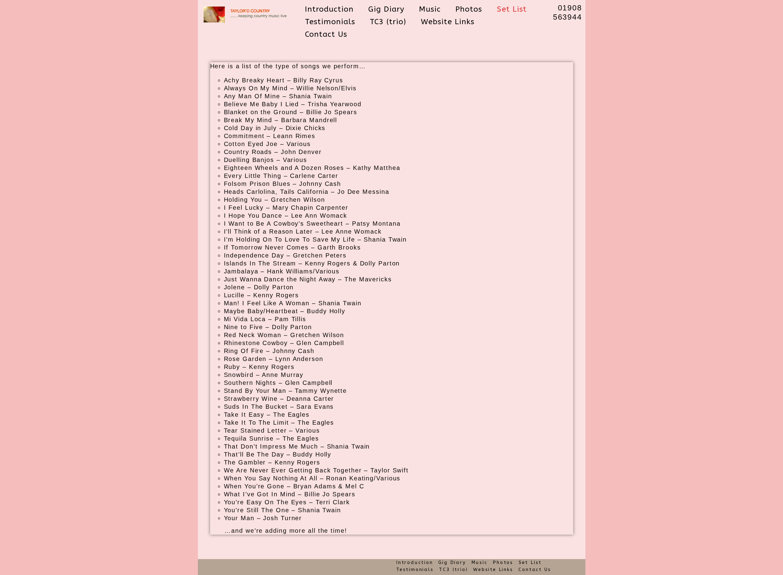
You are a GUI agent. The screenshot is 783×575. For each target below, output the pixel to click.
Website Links (493, 569)
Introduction (414, 562)
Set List (530, 562)
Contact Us (534, 569)
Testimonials (415, 569)
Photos (503, 562)
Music (479, 562)
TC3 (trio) (453, 569)
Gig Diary (452, 562)
